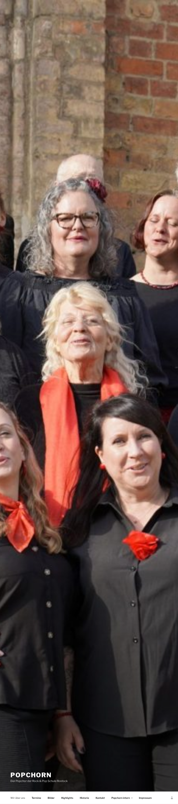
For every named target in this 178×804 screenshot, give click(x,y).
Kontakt (100, 797)
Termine (36, 797)
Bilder (51, 797)
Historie (84, 797)
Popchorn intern (120, 797)
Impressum (145, 797)
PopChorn (31, 775)
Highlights (67, 797)
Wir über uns (17, 797)
